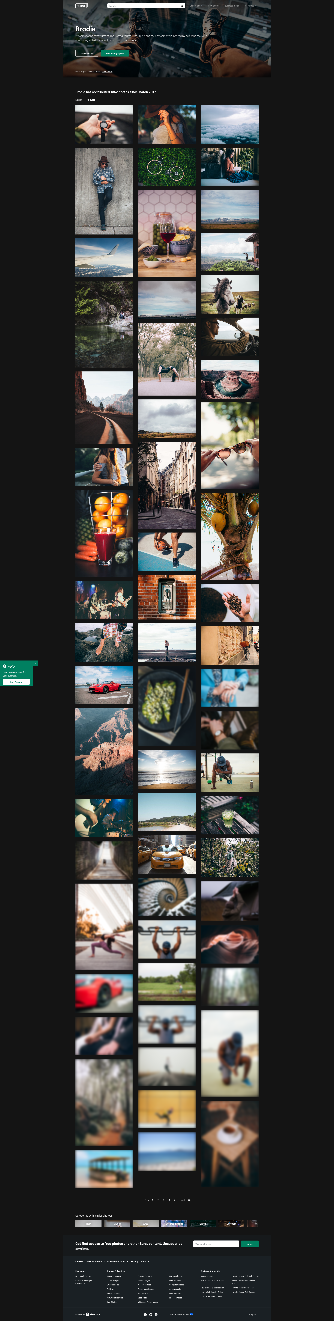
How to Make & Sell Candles (243, 1291)
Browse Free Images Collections (83, 1282)
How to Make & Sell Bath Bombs (245, 1276)
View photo (107, 71)
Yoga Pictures (143, 1297)
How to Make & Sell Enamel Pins (243, 1282)
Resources (249, 5)
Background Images (146, 1288)
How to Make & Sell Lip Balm (212, 1287)
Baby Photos (112, 1301)
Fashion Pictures (145, 1276)
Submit (249, 1244)
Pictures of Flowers (115, 1297)
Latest (78, 99)
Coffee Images (113, 1280)
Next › (183, 1199)
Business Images (114, 1276)
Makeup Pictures (176, 1276)
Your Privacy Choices (179, 1314)
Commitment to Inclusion (116, 1261)
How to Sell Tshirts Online (211, 1296)
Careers (79, 1261)
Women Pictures (113, 1293)
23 (189, 1199)
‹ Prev (146, 1199)
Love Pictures (175, 1293)
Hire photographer (115, 53)
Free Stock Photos (83, 1276)
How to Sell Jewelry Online (212, 1291)
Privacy (134, 1261)
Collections (195, 5)
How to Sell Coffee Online (243, 1287)
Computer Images (176, 1284)
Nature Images (144, 1280)
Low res (123, 140)
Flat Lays (110, 1288)
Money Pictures (144, 1284)
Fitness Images (175, 1297)
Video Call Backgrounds (148, 1301)
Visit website (87, 53)
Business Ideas (207, 1276)
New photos (213, 5)
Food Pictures (175, 1280)
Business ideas (232, 5)
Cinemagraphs (175, 1288)
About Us (145, 1261)
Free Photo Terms (93, 1261)
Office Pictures (113, 1284)
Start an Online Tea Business (212, 1280)
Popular (91, 99)
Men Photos (143, 1293)
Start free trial (16, 682)
